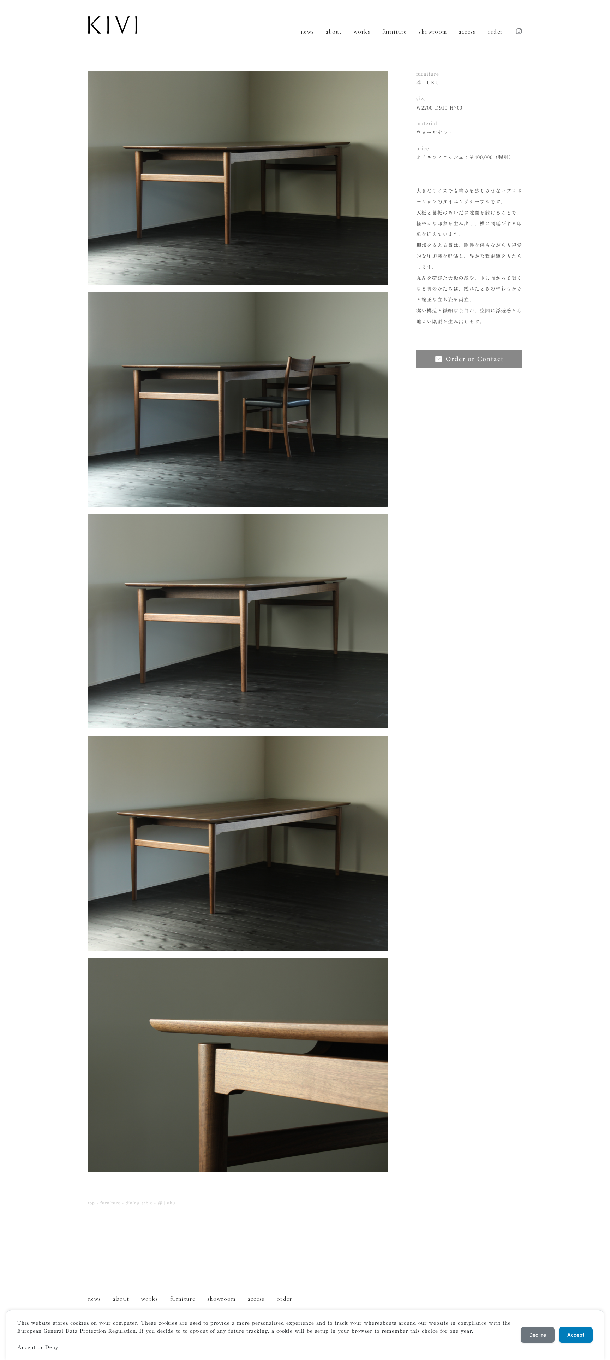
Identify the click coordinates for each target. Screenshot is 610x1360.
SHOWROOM (433, 31)
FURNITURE (394, 31)
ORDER (495, 31)
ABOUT (334, 31)
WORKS (362, 31)
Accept (575, 1335)
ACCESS (467, 31)
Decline (537, 1335)
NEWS (307, 31)
